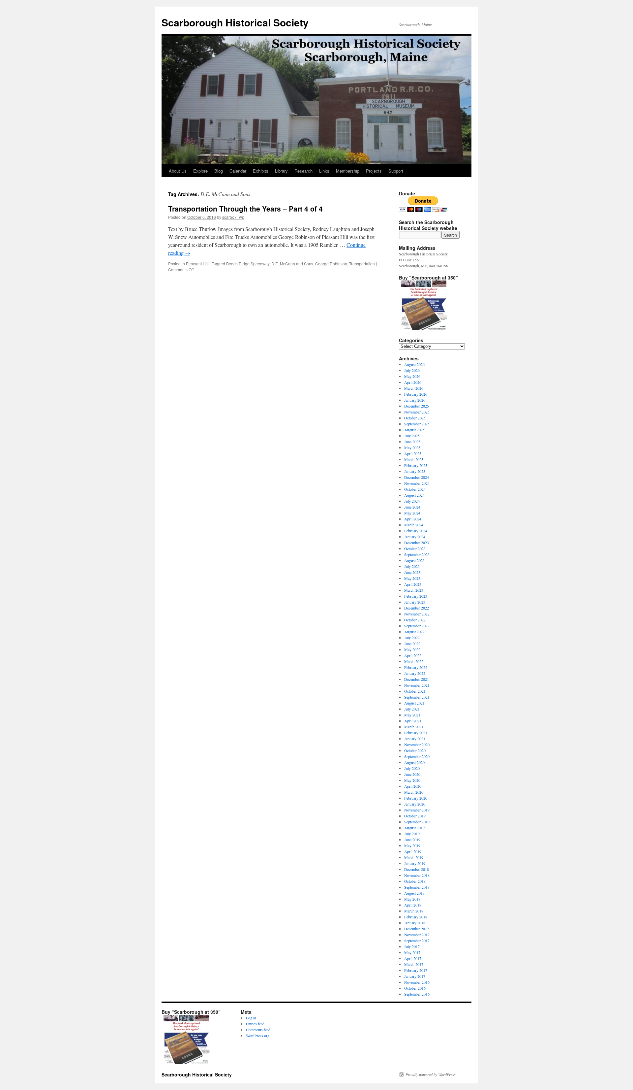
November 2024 (417, 483)
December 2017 (416, 928)
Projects (374, 171)
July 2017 (412, 946)
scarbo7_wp (233, 217)
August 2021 (414, 703)
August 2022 (414, 631)
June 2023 (412, 572)
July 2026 (412, 370)
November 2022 (417, 613)
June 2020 (412, 774)
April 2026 (412, 382)
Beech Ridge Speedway (247, 263)
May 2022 (412, 649)
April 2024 (412, 518)
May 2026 (412, 376)
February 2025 (415, 465)
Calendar (237, 171)
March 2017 (413, 964)
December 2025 (416, 406)
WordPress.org (257, 1035)
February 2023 (415, 596)
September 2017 (417, 940)
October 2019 (415, 815)
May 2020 (412, 780)
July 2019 (412, 833)
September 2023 (417, 554)
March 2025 (413, 459)
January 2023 (414, 602)
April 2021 (412, 720)
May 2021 (412, 714)
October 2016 (415, 988)
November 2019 (417, 809)
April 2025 (412, 453)
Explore (200, 171)
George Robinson (331, 263)
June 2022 (412, 643)
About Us (178, 171)
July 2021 (412, 708)
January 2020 (414, 804)
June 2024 (412, 507)
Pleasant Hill (197, 263)
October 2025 (415, 417)
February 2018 (415, 916)
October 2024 (415, 489)
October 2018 (415, 881)
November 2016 (417, 982)
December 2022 (416, 608)
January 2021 (414, 738)
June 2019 (412, 839)
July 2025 (412, 435)
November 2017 (417, 934)
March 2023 (413, 590)
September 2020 (417, 756)
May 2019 (412, 845)
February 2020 (415, 798)
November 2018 (417, 875)
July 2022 (412, 637)
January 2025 (414, 471)
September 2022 (417, 625)
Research (303, 171)
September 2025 (417, 423)
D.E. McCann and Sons (292, 263)
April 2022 (412, 655)
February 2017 (415, 970)
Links (324, 171)
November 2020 (417, 744)
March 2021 (413, 726)
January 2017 (414, 976)
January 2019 (414, 863)
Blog (218, 171)
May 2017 (412, 952)
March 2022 (413, 661)
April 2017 (412, 958)
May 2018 (412, 899)
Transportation (362, 263)
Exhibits (260, 171)
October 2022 (415, 619)
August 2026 (414, 364)
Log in (251, 1017)
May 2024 (412, 512)
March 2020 (413, 792)
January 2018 (414, 922)
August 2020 (414, 762)
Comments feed (258, 1029)
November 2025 (417, 411)
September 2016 (417, 994)
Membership (347, 171)
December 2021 (416, 679)
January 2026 (414, 400)
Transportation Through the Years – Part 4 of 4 (245, 209)
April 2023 (412, 584)
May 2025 (412, 447)
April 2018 (412, 905)
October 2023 (415, 548)
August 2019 (414, 827)
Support (395, 171)
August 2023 (414, 560)
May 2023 (412, 578)
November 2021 (417, 685)
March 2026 (413, 388)
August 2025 (414, 429)
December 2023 (416, 542)
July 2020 (412, 768)
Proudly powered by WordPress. (431, 1074)
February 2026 (415, 394)
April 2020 (412, 786)
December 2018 (416, 869)
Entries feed (255, 1023)
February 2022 (415, 667)
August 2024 (414, 495)
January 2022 (414, 673)
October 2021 (415, 691)
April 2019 (412, 851)
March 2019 (413, 857)
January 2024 (414, 536)
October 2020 (415, 750)
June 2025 (412, 441)
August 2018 (414, 893)
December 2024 (416, 477)
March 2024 (413, 524)
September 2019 (417, 821)
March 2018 (413, 910)
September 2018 (417, 887)
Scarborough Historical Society (235, 22)
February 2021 (415, 732)
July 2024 (412, 501)
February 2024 (415, 530)
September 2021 (417, 697)
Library (281, 171)
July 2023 (412, 566)
